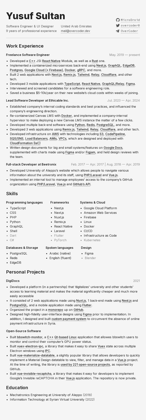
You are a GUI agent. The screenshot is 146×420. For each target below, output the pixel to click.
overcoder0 (130, 25)
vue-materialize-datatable (36, 355)
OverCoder (129, 31)
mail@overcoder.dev (75, 31)
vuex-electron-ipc (30, 346)
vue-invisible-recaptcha (34, 373)
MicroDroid (130, 20)
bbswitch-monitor (29, 337)
